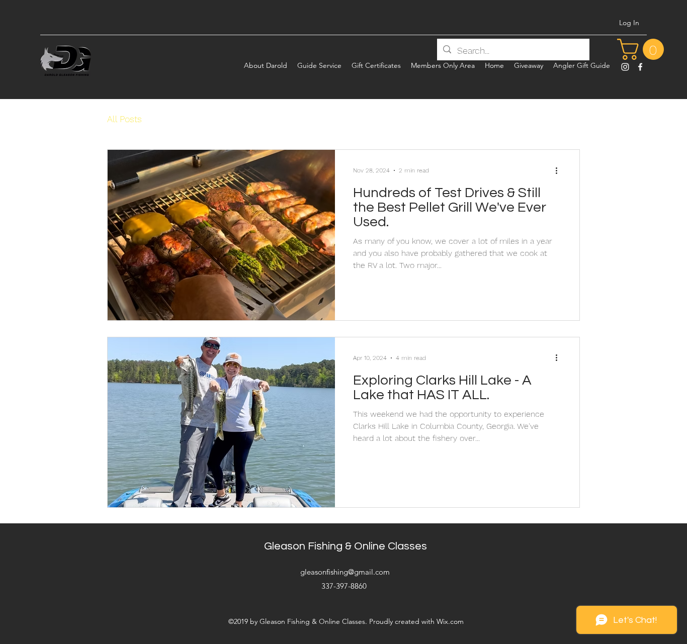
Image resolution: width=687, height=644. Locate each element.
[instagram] (625, 67)
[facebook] (640, 67)
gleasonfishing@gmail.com (345, 572)
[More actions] (560, 170)
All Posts (124, 119)
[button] (643, 49)
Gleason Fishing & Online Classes (345, 546)
